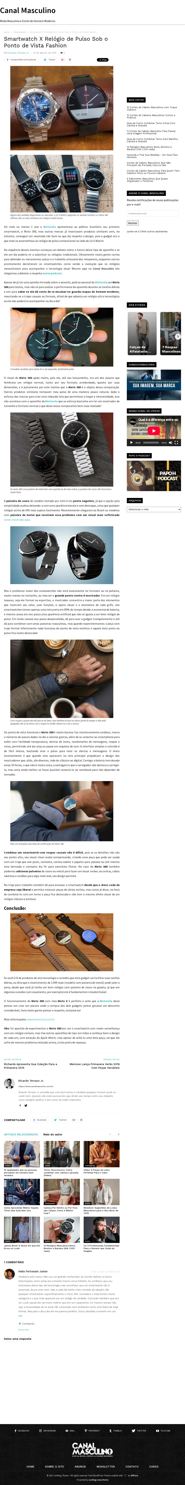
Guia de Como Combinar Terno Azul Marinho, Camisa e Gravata (152, 140)
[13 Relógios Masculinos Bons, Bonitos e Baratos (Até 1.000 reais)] (62, 1230)
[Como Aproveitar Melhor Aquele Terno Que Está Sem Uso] (22, 1192)
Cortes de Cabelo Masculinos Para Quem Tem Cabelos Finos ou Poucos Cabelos (153, 171)
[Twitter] (25, 1105)
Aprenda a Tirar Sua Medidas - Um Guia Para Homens (152, 156)
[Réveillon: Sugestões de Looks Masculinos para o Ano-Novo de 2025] (102, 1192)
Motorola (49, 227)
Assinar (132, 223)
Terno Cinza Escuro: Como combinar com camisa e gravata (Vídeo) (61, 1173)
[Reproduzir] (131, 442)
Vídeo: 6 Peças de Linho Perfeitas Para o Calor (97, 1171)
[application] (154, 431)
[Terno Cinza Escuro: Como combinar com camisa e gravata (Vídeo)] (62, 1154)
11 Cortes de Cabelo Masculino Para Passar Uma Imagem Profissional (151, 132)
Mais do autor (52, 1134)
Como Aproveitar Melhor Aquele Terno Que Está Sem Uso (21, 1209)
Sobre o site (54, 1466)
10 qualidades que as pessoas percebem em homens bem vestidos (20, 1173)
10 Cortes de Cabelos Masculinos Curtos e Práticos (151, 116)
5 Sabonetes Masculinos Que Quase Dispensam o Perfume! (147, 179)
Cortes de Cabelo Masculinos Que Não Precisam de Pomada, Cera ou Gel (149, 164)
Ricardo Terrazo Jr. (18, 53)
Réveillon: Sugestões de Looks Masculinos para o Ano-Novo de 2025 (101, 1210)
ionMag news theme (98, 1479)
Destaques (90, 1166)
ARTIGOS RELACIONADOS (21, 1134)
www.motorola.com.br (41, 1019)
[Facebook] (20, 1105)
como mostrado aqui (16, 519)
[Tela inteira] (176, 442)
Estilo (7, 1166)
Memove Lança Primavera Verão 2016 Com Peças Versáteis (95, 1066)
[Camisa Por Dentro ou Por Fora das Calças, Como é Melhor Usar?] (62, 1192)
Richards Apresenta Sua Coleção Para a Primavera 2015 (30, 1066)
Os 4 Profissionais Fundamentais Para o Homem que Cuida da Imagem (101, 1248)
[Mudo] (170, 442)
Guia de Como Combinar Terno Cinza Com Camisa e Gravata (151, 124)
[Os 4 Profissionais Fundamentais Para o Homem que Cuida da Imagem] (102, 1230)
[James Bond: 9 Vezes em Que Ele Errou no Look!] (22, 1230)
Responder (23, 1330)
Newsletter (106, 1466)
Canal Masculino (28, 10)
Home (30, 1466)
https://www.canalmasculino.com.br (35, 1086)
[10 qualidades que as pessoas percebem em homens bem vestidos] (22, 1154)
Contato (132, 1466)
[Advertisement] (154, 66)
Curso (154, 1466)
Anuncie (80, 1466)
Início (7, 32)
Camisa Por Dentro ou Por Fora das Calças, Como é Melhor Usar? (60, 1210)
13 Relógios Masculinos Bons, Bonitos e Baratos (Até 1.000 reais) (60, 1248)
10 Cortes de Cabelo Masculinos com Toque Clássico (152, 108)
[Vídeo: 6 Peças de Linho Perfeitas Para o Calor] (102, 1154)
